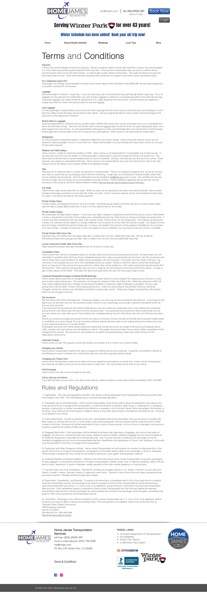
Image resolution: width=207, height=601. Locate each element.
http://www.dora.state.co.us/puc (56, 515)
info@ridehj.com (109, 11)
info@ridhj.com (116, 177)
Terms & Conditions (65, 561)
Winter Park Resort (130, 539)
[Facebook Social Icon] (55, 575)
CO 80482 (86, 548)
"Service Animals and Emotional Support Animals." (121, 182)
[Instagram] (61, 575)
